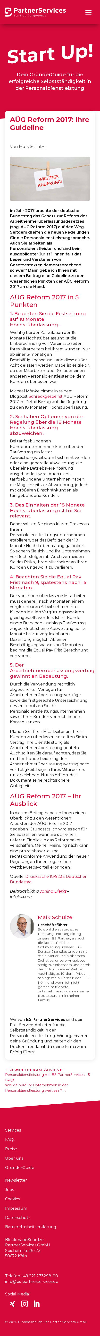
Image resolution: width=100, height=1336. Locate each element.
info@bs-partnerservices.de (31, 1281)
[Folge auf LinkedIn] (36, 1304)
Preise (11, 1149)
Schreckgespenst (46, 396)
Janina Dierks (53, 891)
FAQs (10, 1139)
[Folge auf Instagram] (24, 1304)
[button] (88, 12)
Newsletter (16, 1180)
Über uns (14, 1158)
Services (13, 1130)
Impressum (16, 1208)
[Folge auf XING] (12, 1304)
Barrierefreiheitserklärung (30, 1227)
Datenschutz (18, 1217)
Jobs (9, 1189)
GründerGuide (19, 1167)
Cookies (12, 1199)
